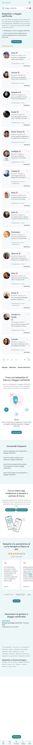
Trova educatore (24, 647)
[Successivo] (29, 360)
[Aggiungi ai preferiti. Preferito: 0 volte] (28, 53)
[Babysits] (6, 2)
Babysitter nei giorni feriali (10, 656)
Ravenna (4, 666)
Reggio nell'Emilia (24, 662)
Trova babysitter (7, 647)
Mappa (17, 737)
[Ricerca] (3, 8)
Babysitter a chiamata (8, 653)
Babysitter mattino (7, 649)
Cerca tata (16, 647)
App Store (11, 510)
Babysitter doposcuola (22, 653)
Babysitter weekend (25, 656)
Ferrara (9, 664)
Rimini (4, 664)
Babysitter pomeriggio (20, 649)
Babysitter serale (7, 651)
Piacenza (18, 664)
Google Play (23, 510)
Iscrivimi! (16, 601)
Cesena (24, 664)
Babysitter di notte (18, 651)
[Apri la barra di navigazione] (29, 2)
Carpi (9, 666)
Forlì (13, 664)
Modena (15, 662)
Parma (10, 662)
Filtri (28, 8)
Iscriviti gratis (16, 41)
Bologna (4, 662)
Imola (14, 666)
